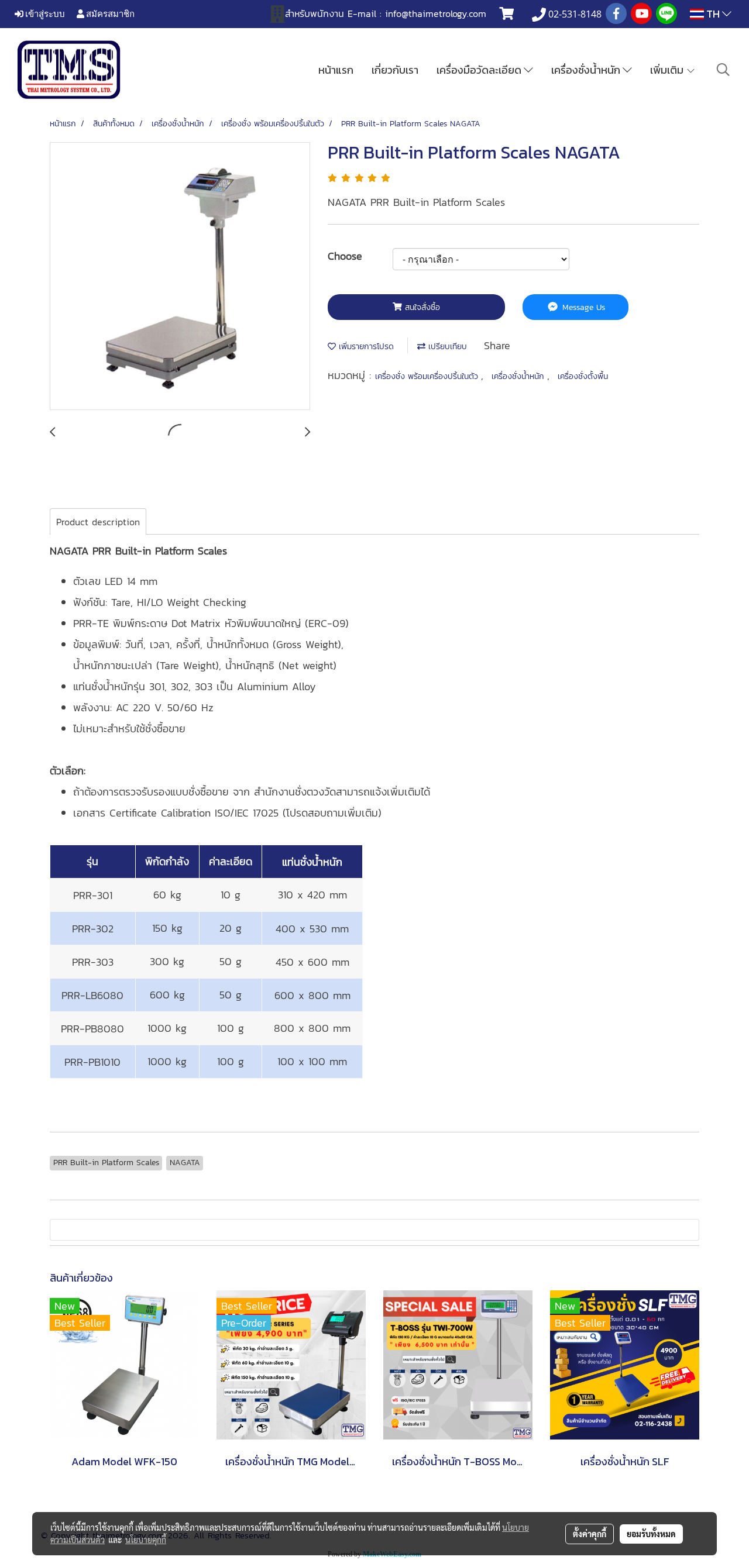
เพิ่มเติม (668, 70)
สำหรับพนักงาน (314, 13)
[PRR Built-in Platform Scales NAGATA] (180, 277)
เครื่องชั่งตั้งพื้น (583, 376)
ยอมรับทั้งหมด (651, 1533)
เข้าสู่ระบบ (44, 13)
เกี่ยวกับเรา (395, 70)
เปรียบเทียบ (446, 346)
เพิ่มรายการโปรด (365, 346)
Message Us (582, 307)
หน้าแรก (335, 70)
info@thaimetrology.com (435, 13)
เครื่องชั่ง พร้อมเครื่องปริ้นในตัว (428, 376)
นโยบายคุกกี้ (145, 1539)
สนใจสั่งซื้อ (421, 307)
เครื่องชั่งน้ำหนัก (587, 70)
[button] (723, 69)
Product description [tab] (98, 522)
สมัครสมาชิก (109, 13)
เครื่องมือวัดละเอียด (480, 70)
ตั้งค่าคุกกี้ (589, 1533)
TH (713, 14)
